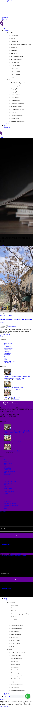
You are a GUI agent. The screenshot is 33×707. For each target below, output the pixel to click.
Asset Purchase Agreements (18, 83)
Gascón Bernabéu (16, 554)
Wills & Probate (8, 363)
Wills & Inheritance (9, 361)
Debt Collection (15, 97)
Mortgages (3, 315)
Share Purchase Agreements (18, 121)
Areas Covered (8, 463)
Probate (13, 38)
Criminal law (7, 346)
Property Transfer (15, 71)
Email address (5, 529)
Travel (5, 359)
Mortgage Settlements (16, 59)
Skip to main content (17, 1)
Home (2, 245)
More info (3, 706)
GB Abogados (12, 326)
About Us (6, 461)
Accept (8, 706)
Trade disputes (15, 118)
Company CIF (14, 92)
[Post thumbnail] (7, 375)
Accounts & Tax (8, 343)
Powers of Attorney (9, 471)
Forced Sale (14, 50)
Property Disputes (15, 74)
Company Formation (16, 89)
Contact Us (7, 466)
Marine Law (14, 53)
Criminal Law (14, 41)
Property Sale (14, 68)
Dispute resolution (15, 100)
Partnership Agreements (17, 115)
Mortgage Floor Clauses (17, 56)
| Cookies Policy (21, 555)
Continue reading (5, 334)
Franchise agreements (16, 106)
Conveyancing (14, 35)
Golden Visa (7, 502)
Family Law (14, 47)
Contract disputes (15, 94)
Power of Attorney (16, 65)
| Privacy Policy (12, 555)
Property (9, 315)
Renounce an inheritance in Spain (13, 387)
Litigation (13, 112)
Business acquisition (16, 86)
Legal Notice (4, 555)
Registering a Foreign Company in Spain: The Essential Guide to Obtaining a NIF (17, 377)
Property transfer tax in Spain (12, 397)
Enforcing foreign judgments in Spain (21, 44)
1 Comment (17, 380)
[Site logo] (13, 26)
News (5, 356)
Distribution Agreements (17, 103)
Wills (12, 77)
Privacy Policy (6, 544)
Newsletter (3, 511)
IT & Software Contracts (17, 109)
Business (6, 345)
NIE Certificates (15, 62)
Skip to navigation (5, 1)
